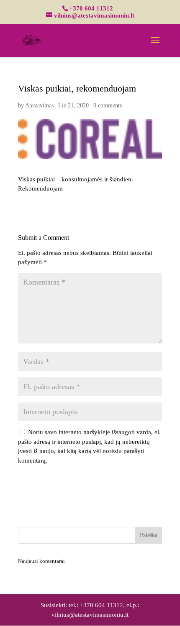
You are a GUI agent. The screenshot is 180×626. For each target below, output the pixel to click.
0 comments (107, 105)
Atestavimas (39, 105)
